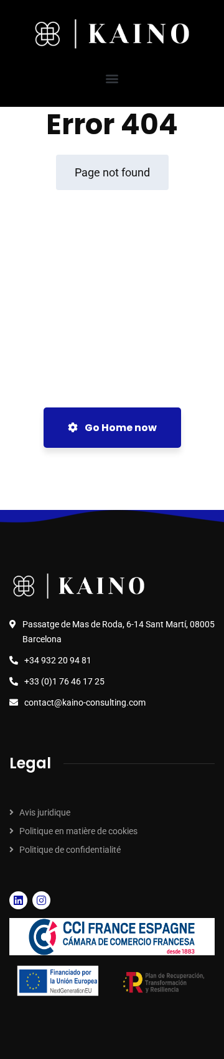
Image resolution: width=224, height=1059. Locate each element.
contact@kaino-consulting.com (85, 702)
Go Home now (120, 427)
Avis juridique (44, 812)
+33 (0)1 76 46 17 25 (64, 681)
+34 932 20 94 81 (57, 660)
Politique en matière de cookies (78, 831)
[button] (112, 78)
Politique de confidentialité (70, 850)
